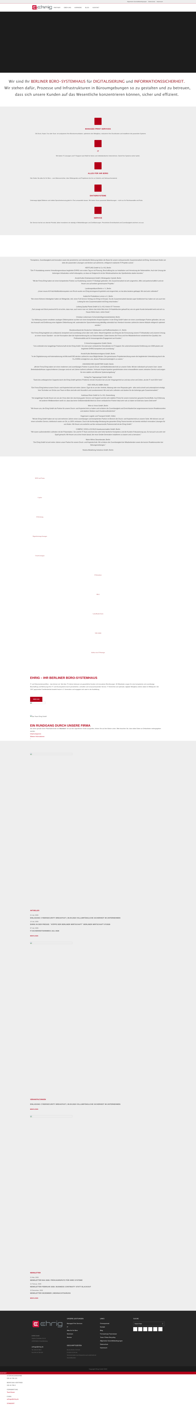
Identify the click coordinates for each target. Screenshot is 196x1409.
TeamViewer (11, 1392)
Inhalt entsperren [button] (35, 734)
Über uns (36, 699)
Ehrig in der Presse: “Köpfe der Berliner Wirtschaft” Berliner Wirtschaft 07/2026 (70, 924)
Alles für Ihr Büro (72, 1330)
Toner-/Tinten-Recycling (107, 1337)
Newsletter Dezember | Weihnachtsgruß (50, 1293)
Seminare (70, 1334)
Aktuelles (34, 910)
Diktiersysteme (98, 196)
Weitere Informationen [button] (37, 736)
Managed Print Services (98, 129)
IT (98, 151)
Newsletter (35, 1273)
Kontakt (102, 1327)
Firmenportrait (104, 1323)
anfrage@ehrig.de (37, 1347)
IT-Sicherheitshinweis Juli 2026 (44, 931)
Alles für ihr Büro (98, 173)
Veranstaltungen (38, 1099)
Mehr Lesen (34, 936)
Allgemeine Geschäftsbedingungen (137, 1)
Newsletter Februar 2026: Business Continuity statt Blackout (60, 1287)
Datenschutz (151, 1)
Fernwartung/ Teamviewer (108, 1334)
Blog (101, 1330)
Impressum (160, 1)
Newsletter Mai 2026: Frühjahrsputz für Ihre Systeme (56, 1280)
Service (98, 218)
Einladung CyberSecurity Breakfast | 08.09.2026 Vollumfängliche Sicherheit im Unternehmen (75, 918)
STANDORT (11, 1403)
